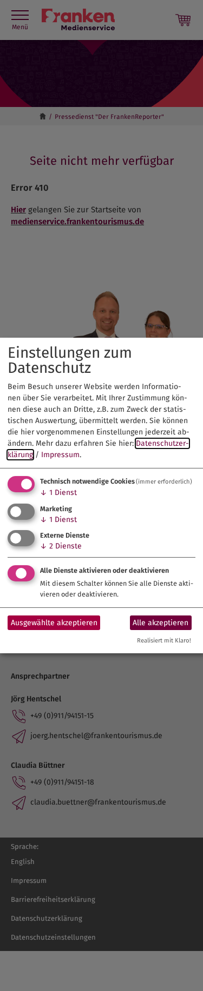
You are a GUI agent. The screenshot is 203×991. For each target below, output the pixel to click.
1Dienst (58, 492)
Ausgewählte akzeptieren (54, 622)
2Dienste (61, 546)
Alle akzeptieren (160, 622)
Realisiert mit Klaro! (164, 640)
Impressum (60, 454)
